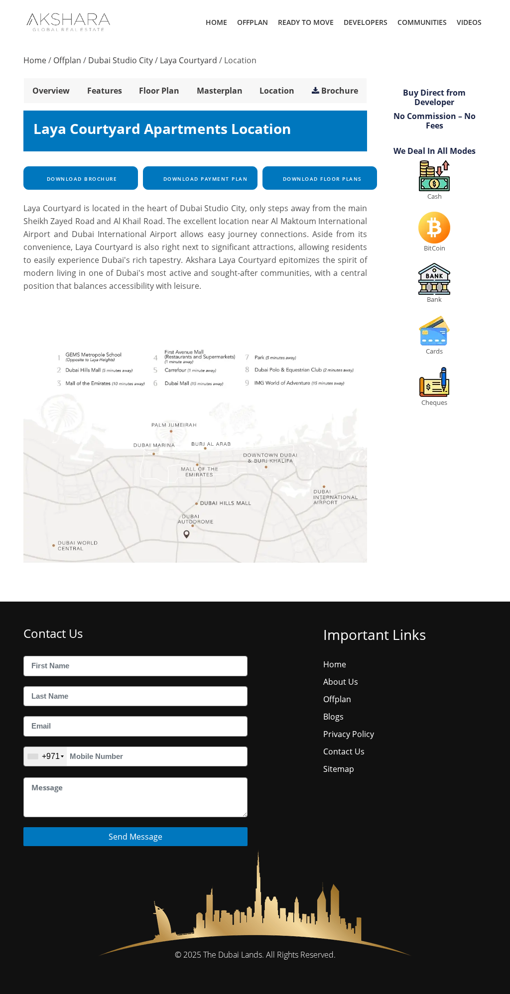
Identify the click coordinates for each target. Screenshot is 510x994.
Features (104, 90)
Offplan (252, 22)
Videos (469, 22)
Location (276, 90)
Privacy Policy (348, 734)
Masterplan (220, 90)
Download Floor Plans (321, 178)
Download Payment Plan (204, 178)
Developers (365, 22)
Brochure (339, 90)
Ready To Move (306, 22)
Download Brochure (80, 178)
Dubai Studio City (120, 60)
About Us (340, 681)
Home (216, 22)
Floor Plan (159, 90)
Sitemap (338, 768)
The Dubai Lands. (233, 954)
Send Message (135, 836)
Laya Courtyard (188, 60)
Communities (422, 22)
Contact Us (344, 751)
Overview (51, 90)
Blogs (333, 716)
